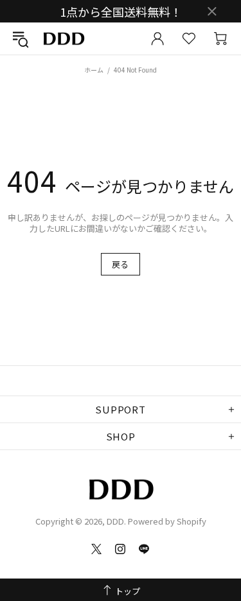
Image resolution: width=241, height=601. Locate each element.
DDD (63, 39)
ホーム (93, 69)
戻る (120, 264)
